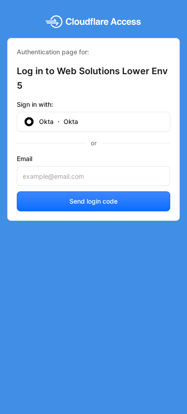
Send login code (93, 201)
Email (24, 158)
